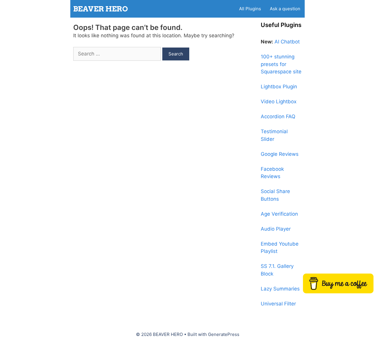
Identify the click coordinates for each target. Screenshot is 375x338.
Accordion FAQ (278, 116)
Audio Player (276, 229)
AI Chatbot (287, 42)
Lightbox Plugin (279, 86)
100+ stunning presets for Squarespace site (281, 64)
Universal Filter (278, 304)
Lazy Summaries (280, 289)
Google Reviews (280, 154)
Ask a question (285, 8)
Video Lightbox (278, 101)
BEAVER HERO (100, 8)
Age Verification (279, 214)
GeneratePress (223, 334)
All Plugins (250, 8)
